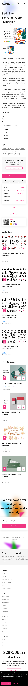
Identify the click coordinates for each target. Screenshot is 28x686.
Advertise (4, 608)
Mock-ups (5, 386)
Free (9, 386)
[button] (24, 4)
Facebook (4, 628)
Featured (13, 386)
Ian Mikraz (13, 221)
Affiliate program (6, 588)
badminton (17, 151)
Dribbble (4, 619)
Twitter (4, 622)
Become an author (6, 582)
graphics (5, 153)
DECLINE (16, 683)
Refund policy (5, 602)
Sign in (20, 3)
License (4, 605)
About (3, 573)
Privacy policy (5, 596)
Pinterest (4, 631)
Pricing (4, 585)
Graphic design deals (7, 640)
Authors (4, 576)
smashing (5, 151)
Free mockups (5, 646)
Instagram (4, 625)
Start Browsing (14, 670)
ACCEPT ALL (6, 683)
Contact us (5, 611)
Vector (12, 24)
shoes (17, 148)
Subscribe (14, 526)
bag (12, 148)
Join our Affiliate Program (14, 168)
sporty (11, 151)
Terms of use (5, 599)
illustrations (6, 148)
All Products (5, 24)
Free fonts (4, 643)
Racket (17, 153)
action (22, 148)
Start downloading (7, 579)
